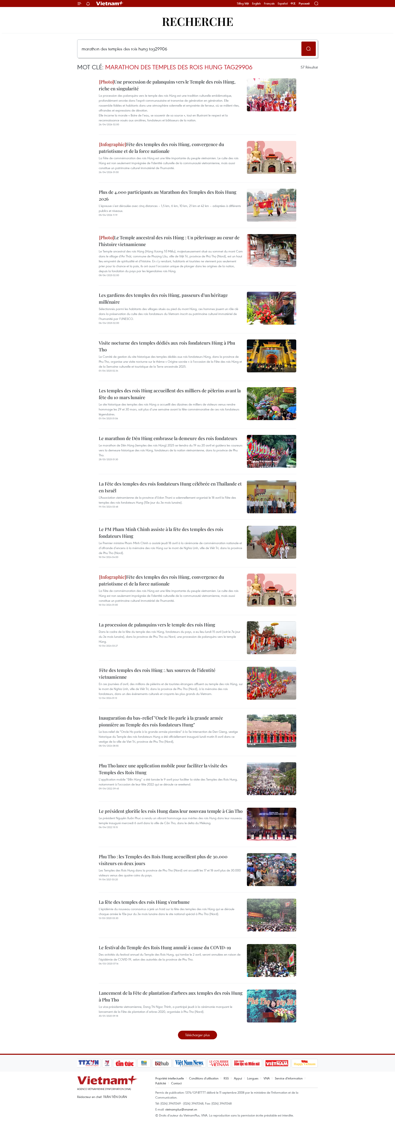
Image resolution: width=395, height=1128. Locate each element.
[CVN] (219, 1063)
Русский (304, 3)
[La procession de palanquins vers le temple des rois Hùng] (271, 637)
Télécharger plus (197, 1035)
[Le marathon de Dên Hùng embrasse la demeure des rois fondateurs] (271, 451)
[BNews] (144, 1063)
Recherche (197, 21)
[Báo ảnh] (276, 1063)
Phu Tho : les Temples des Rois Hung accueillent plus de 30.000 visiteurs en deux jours (163, 859)
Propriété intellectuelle (169, 1078)
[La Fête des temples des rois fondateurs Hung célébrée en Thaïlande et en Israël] (271, 496)
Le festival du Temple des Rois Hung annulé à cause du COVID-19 (165, 947)
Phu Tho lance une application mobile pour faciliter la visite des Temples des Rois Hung (163, 768)
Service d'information (289, 1078)
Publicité (160, 1083)
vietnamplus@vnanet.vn (181, 1109)
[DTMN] (247, 1063)
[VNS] (189, 1063)
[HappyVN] (305, 1063)
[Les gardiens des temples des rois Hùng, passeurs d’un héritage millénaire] (271, 308)
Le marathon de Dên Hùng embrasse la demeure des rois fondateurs (168, 438)
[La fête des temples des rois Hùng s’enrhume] (271, 915)
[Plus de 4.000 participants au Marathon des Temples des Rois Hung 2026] (271, 205)
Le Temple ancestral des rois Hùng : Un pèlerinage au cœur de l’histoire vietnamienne (169, 240)
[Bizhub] (162, 1063)
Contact (176, 1083)
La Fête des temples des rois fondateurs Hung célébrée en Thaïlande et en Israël (170, 487)
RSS (226, 1078)
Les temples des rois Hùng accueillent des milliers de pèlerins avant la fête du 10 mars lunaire (170, 393)
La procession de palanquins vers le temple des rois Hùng (157, 625)
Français (269, 3)
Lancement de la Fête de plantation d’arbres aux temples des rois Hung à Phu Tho (171, 996)
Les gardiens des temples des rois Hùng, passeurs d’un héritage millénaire (163, 298)
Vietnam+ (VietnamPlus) (109, 3)
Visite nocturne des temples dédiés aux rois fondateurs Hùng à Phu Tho (167, 346)
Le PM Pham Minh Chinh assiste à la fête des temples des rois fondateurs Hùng (161, 532)
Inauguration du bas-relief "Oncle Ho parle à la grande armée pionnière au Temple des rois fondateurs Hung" (161, 721)
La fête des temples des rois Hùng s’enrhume (144, 902)
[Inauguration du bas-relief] (271, 730)
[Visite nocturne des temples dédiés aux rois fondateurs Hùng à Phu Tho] (271, 355)
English (256, 3)
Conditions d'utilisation (203, 1078)
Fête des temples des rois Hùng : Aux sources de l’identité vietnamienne (157, 673)
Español (283, 3)
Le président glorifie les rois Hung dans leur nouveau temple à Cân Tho (171, 811)
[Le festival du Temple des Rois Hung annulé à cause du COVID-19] (271, 960)
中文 (293, 3)
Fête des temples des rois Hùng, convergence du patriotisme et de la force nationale (161, 147)
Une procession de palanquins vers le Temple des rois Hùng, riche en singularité (167, 85)
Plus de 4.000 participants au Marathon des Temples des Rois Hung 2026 (167, 195)
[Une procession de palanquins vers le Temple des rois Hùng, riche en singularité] (271, 94)
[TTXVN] (88, 1063)
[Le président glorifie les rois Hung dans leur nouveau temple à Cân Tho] (271, 824)
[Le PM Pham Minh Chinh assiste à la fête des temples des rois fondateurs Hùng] (271, 542)
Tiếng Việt (243, 3)
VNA (267, 1078)
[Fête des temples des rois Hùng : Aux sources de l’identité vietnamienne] (271, 683)
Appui (238, 1078)
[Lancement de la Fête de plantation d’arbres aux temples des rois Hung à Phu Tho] (271, 1006)
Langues (252, 1078)
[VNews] (107, 1063)
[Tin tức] (124, 1063)
